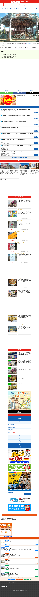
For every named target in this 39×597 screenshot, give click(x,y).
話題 (1, 179)
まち (24, 5)
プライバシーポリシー (10, 583)
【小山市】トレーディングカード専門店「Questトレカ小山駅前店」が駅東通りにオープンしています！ (24, 327)
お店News (16, 5)
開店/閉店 (12, 5)
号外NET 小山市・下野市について (20, 583)
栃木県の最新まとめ (11, 424)
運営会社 (11, 582)
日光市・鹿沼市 (10, 429)
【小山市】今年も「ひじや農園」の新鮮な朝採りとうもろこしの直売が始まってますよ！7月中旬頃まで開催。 (24, 234)
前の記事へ (7, 90)
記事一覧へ (19, 90)
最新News (5, 5)
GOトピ (2, 5)
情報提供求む (16, 582)
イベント (30, 5)
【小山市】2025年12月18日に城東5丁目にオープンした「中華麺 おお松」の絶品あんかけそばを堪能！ (24, 280)
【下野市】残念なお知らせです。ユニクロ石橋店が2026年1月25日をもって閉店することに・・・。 (24, 244)
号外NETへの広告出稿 (22, 582)
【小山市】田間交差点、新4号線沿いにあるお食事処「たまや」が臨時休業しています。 (24, 255)
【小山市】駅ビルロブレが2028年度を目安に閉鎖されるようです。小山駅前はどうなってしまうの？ (24, 223)
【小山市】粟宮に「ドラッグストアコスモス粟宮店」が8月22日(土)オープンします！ (24, 201)
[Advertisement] (19, 188)
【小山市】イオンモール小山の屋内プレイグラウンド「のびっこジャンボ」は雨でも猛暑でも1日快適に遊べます (24, 353)
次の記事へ (32, 90)
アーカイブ (36, 5)
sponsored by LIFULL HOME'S (33, 538)
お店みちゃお (20, 5)
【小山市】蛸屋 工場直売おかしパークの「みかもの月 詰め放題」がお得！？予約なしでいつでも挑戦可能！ (24, 316)
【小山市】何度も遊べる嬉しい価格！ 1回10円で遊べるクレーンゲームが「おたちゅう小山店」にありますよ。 (24, 212)
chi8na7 (4, 179)
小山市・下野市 (24, 1)
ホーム (8, 582)
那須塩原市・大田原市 (11, 427)
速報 (33, 5)
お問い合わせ (29, 582)
